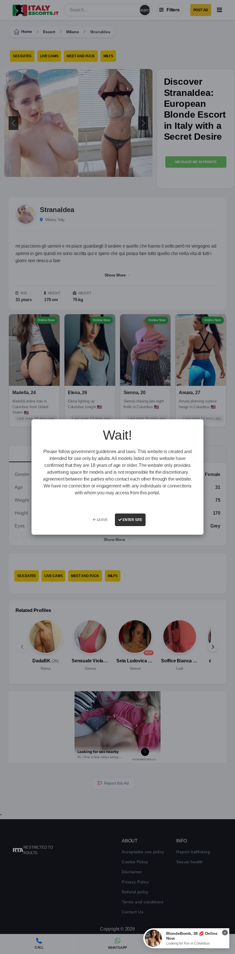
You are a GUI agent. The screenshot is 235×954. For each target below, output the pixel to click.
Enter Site (132, 520)
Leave (102, 520)
